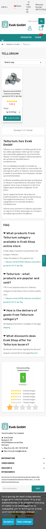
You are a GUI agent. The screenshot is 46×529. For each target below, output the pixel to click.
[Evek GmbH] (13, 24)
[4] (14, 101)
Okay (38, 488)
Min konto (39, 5)
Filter (44, 259)
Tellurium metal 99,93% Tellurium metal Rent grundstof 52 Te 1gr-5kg (11, 93)
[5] (16, 101)
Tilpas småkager (24, 522)
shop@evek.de (20, 451)
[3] (12, 101)
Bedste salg (9, 62)
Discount (34, 353)
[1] (8, 101)
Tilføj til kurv (12, 118)
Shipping (6, 328)
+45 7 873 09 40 (28, 7)
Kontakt (39, 7)
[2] (10, 101)
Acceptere (8, 522)
